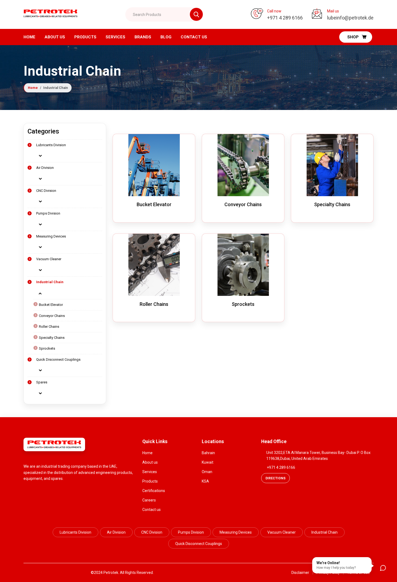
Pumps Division (48, 213)
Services (115, 37)
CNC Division (46, 191)
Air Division (45, 168)
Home (29, 37)
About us (55, 37)
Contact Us (194, 37)
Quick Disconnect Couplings (58, 359)
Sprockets (47, 348)
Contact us (151, 509)
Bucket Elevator (51, 305)
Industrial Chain (49, 282)
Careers (149, 500)
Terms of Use (358, 572)
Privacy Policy (328, 572)
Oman (207, 472)
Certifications (153, 491)
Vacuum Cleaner (48, 259)
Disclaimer (300, 572)
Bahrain (208, 453)
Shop (353, 37)
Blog (165, 37)
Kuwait (207, 462)
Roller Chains (49, 327)
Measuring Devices (51, 236)
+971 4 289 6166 (281, 467)
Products (85, 37)
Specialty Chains (52, 338)
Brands (142, 37)
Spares (41, 382)
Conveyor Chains (52, 316)
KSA (205, 481)
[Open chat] (383, 568)
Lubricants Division (51, 145)
